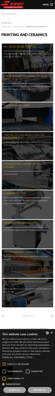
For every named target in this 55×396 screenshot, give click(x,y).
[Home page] (12, 4)
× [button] (51, 333)
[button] (27, 357)
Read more (35, 354)
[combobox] (47, 332)
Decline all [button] (40, 390)
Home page (6, 27)
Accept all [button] (14, 390)
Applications (9, 13)
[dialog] (27, 362)
